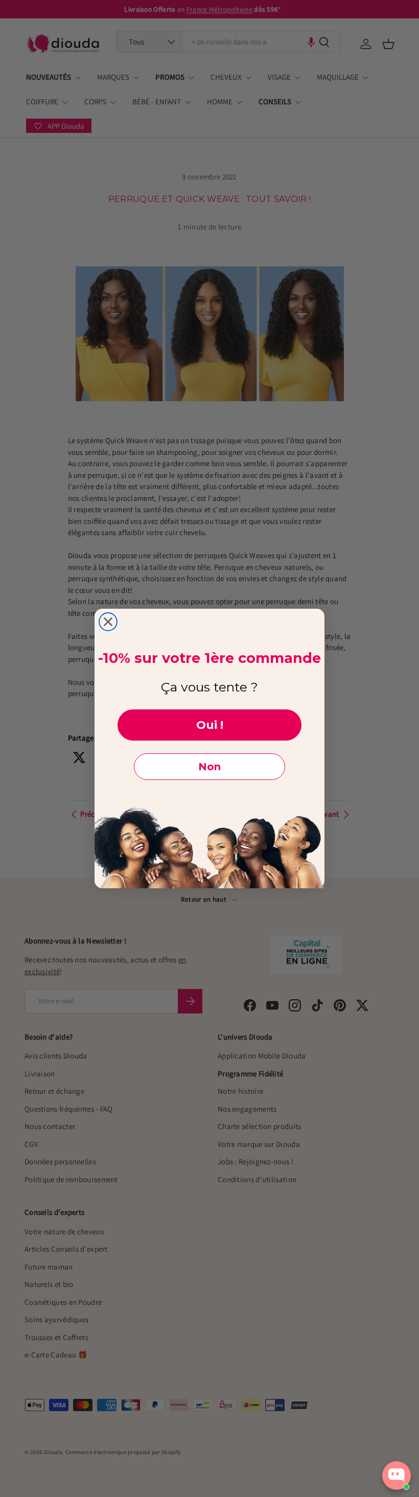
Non (209, 767)
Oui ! (209, 725)
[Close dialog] (108, 622)
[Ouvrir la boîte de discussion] (396, 1475)
